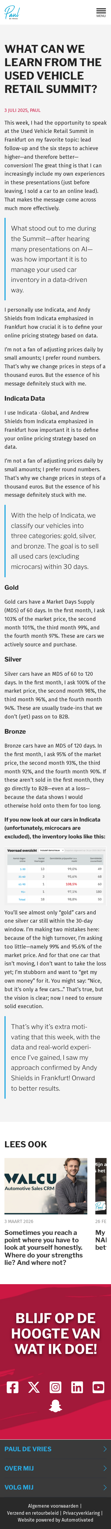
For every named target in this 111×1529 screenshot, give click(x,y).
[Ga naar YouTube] (98, 1387)
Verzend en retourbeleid (33, 1513)
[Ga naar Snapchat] (55, 1406)
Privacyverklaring (81, 1513)
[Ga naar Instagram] (55, 1387)
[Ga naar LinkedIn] (77, 1387)
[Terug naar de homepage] (12, 12)
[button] (101, 12)
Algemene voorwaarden (53, 1506)
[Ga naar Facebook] (12, 1387)
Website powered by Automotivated (55, 1520)
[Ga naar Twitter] (34, 1387)
